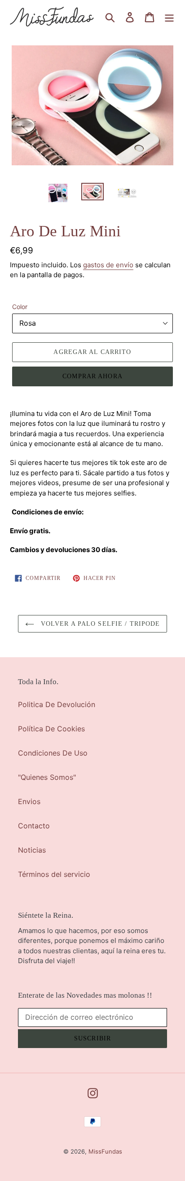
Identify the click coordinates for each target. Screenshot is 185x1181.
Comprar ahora (92, 376)
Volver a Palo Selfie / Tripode (99, 623)
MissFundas (105, 1151)
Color (19, 306)
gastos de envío (108, 265)
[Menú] (169, 17)
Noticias (32, 849)
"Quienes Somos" (47, 777)
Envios (29, 801)
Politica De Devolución (56, 704)
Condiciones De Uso (53, 752)
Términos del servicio (54, 874)
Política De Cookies (51, 728)
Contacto (34, 825)
